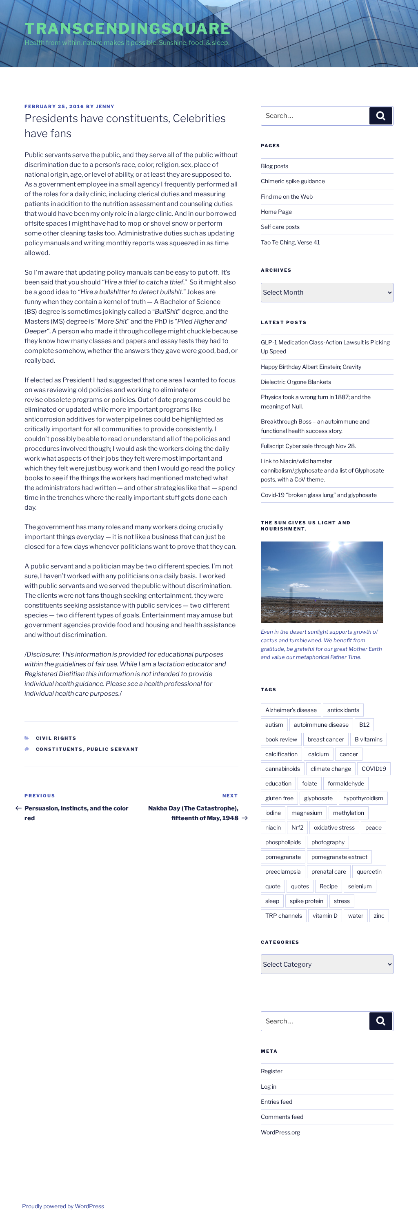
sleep (272, 900)
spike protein (306, 900)
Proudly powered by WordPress (63, 1206)
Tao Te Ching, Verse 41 (290, 242)
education (278, 783)
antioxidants (343, 709)
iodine (273, 812)
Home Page (276, 211)
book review (281, 739)
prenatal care (328, 871)
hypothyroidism (363, 797)
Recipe (329, 886)
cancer (349, 753)
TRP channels (283, 915)
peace (373, 827)
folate (309, 783)
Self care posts (280, 226)
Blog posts (274, 165)
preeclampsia (283, 871)
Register (271, 1070)
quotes (300, 886)
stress (342, 900)
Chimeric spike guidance (293, 181)
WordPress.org (280, 1132)
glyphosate (318, 797)
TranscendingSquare (127, 29)
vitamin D (325, 915)
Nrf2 (297, 827)
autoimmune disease (321, 724)
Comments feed (282, 1116)
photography (328, 842)
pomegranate (283, 856)
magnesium (306, 812)
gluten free (279, 797)
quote (272, 886)
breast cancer (326, 739)
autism (274, 724)
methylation (348, 812)
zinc (379, 915)
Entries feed (276, 1101)
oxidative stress (334, 827)
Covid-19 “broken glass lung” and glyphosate (319, 494)
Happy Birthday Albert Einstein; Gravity (311, 366)
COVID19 (374, 768)
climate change (331, 768)
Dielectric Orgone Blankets (296, 381)
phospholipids (283, 842)
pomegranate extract (339, 856)
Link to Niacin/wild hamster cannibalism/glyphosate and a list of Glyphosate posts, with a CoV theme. (322, 470)
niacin (273, 827)
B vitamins (368, 739)
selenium (360, 886)
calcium (318, 753)
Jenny (105, 106)
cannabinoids (282, 768)
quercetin (369, 871)
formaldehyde (346, 783)
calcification (281, 753)
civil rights (56, 738)
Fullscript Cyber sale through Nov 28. (308, 445)
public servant (113, 749)
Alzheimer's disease (291, 709)
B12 (364, 724)
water (355, 915)
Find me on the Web (287, 196)
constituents (59, 749)
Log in (268, 1086)
